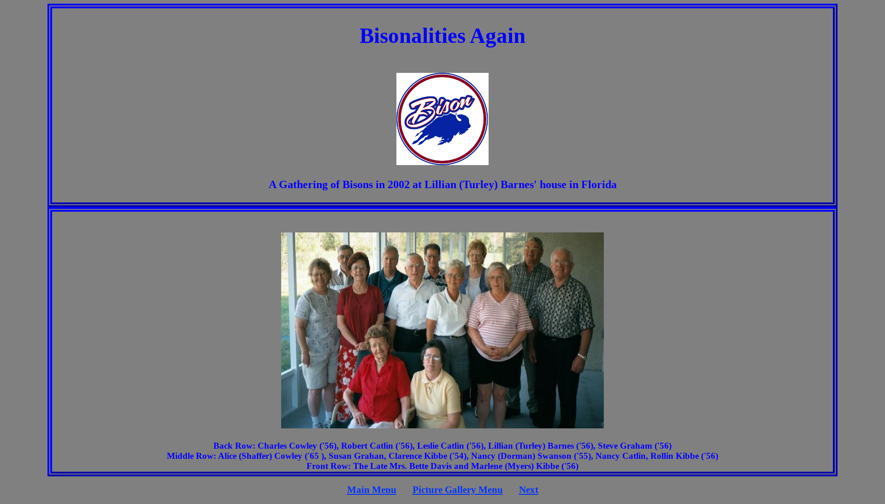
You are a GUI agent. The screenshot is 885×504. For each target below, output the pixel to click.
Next (528, 489)
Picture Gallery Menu (458, 489)
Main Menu (371, 489)
